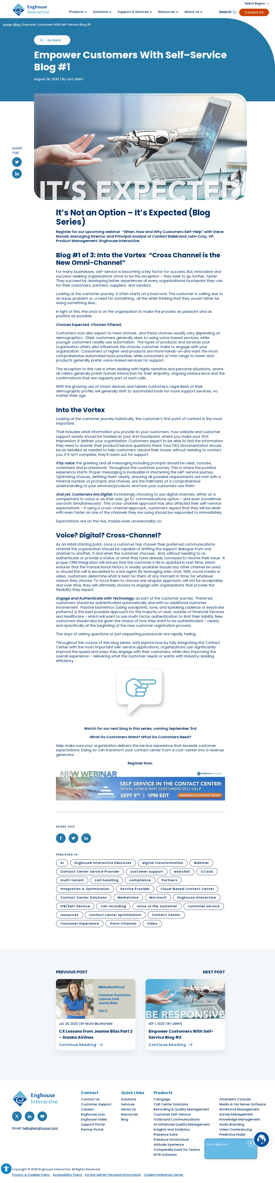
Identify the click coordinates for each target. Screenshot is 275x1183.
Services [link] (128, 1104)
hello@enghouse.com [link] (40, 1128)
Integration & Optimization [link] (85, 889)
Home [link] (7, 24)
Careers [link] (87, 1109)
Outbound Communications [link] (177, 1119)
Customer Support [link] (96, 1104)
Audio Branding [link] (231, 1124)
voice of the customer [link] (157, 906)
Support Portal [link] (93, 1124)
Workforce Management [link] (239, 1109)
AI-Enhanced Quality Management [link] (182, 1124)
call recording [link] (113, 906)
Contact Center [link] (166, 915)
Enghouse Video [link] (94, 1119)
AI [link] (62, 863)
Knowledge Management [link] (239, 1119)
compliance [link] (140, 880)
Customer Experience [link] (79, 923)
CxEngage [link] (162, 1099)
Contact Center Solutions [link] (83, 897)
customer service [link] (204, 906)
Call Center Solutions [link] (171, 1104)
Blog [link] (17, 24)
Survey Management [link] (236, 1114)
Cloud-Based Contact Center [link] (187, 889)
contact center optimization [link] (115, 915)
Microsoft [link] (157, 897)
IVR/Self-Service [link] (75, 906)
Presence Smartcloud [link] (171, 1139)
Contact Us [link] (254, 12)
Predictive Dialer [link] (232, 1134)
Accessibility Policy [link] (67, 1175)
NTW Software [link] (165, 1154)
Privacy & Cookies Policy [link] (31, 1175)
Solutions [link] (128, 1099)
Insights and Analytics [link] (172, 1129)
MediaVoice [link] (128, 897)
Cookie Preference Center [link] (163, 1175)
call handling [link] (107, 880)
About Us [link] (128, 1109)
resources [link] (69, 915)
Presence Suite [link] (166, 1134)
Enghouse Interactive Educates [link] (102, 863)
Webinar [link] (201, 863)
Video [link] (152, 923)
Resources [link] (129, 1114)
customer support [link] (146, 871)
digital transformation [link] (162, 863)
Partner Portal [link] (92, 1129)
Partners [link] (169, 880)
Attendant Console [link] (235, 1099)
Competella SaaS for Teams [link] (177, 1149)
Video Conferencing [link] (235, 1129)
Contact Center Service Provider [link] (90, 871)
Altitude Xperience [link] (169, 1144)
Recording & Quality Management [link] (181, 1109)
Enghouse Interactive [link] (196, 897)
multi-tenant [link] (72, 880)
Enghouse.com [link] (93, 1114)
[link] (6, 1168)
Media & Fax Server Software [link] (242, 1104)
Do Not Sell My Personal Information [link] (113, 1175)
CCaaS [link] (207, 871)
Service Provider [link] (135, 889)
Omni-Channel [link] (123, 923)
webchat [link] (182, 871)
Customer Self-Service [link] (172, 1114)
